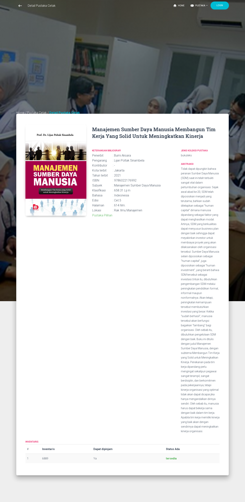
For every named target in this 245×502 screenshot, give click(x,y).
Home (179, 5)
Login (219, 5)
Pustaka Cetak (37, 113)
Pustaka (198, 5)
